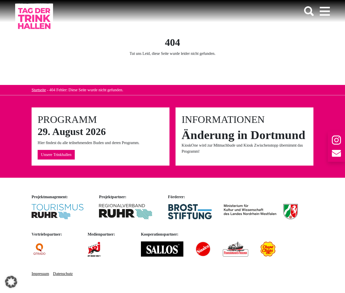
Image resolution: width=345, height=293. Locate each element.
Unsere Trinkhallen (56, 154)
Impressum (40, 274)
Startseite (39, 90)
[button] (11, 282)
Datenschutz (63, 274)
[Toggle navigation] (325, 11)
